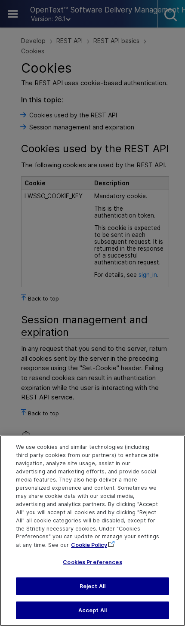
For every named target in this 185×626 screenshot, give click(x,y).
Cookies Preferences (92, 562)
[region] (92, 530)
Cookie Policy (89, 545)
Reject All (92, 586)
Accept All (92, 610)
